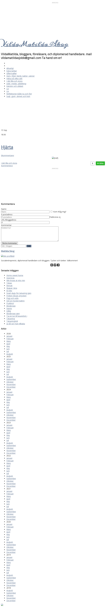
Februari (10, 338)
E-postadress (6, 214)
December (11, 387)
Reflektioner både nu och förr (19, 93)
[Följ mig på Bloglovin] (51, 265)
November (11, 384)
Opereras (10, 278)
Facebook (5, 138)
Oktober (10, 382)
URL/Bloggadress (8, 220)
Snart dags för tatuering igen (18, 293)
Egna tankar (11, 71)
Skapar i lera (11, 288)
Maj (8, 346)
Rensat (9, 285)
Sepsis (9, 308)
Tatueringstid (12, 321)
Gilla (101, 163)
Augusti (9, 354)
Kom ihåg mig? (59, 211)
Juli (7, 351)
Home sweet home (14, 275)
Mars (8, 341)
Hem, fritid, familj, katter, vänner (20, 76)
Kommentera (7, 165)
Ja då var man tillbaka (15, 323)
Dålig (8, 311)
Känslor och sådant (14, 86)
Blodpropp (11, 306)
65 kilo (9, 290)
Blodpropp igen (13, 313)
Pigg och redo (12, 298)
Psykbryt (10, 303)
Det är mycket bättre (15, 301)
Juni (8, 349)
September (11, 379)
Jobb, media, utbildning (16, 83)
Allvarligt (10, 68)
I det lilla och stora (14, 81)
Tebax (9, 283)
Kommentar (6, 225)
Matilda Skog (7, 251)
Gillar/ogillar (11, 73)
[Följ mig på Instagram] (55, 265)
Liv (7, 88)
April (8, 343)
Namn (3, 209)
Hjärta (7, 147)
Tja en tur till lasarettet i (16, 316)
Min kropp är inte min (15, 280)
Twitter (2, 138)
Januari (9, 336)
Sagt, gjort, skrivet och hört (18, 96)
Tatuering (10, 318)
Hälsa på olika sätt (14, 78)
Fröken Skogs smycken (16, 295)
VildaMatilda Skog (34, 44)
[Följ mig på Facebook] (58, 265)
